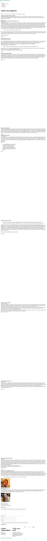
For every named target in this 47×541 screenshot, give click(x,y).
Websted (2, 520)
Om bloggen (4, 6)
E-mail (2, 519)
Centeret (3, 4)
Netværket (3, 5)
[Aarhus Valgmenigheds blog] (5, 0)
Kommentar (3, 515)
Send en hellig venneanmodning (6, 505)
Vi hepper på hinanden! (5, 504)
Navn (2, 517)
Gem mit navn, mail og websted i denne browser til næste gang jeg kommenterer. (15, 522)
